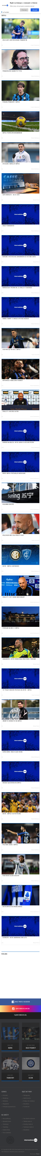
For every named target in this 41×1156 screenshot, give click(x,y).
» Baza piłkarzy (6, 1118)
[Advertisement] (20, 977)
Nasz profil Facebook (22, 1002)
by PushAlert (6, 12)
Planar (38, 1154)
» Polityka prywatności (8, 1106)
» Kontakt (4, 1095)
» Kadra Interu (5, 1130)
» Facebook (25, 1106)
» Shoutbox (25, 1104)
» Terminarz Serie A (28, 1127)
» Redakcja (4, 1098)
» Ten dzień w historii (28, 1118)
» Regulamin (5, 1104)
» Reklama (4, 1101)
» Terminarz (5, 1124)
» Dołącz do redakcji (28, 1101)
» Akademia (25, 1130)
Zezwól (35, 10)
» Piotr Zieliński (6, 1132)
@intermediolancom (22, 1008)
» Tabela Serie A (27, 1121)
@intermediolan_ (21, 1015)
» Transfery (4, 1127)
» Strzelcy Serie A (27, 1124)
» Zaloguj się (26, 1095)
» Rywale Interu (6, 1121)
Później (24, 10)
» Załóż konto (26, 1098)
